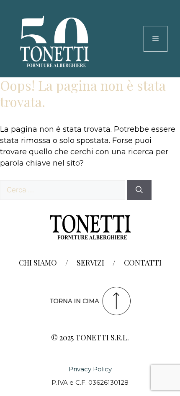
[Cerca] (139, 190)
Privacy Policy (90, 369)
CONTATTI (143, 263)
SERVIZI (90, 263)
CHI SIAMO (38, 263)
